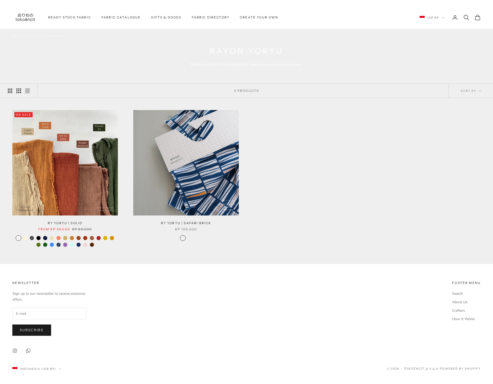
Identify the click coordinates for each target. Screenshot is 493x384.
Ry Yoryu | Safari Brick (186, 223)
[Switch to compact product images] (27, 91)
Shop (31, 36)
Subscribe (32, 330)
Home (17, 36)
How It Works (463, 319)
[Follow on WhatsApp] (28, 350)
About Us (460, 302)
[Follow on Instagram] (14, 350)
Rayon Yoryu (53, 36)
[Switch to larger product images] (10, 91)
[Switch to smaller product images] (18, 91)
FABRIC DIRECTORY (211, 17)
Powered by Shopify (460, 368)
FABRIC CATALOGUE (121, 17)
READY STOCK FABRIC (69, 17)
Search (457, 293)
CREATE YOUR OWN (259, 17)
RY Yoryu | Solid (65, 223)
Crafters (458, 310)
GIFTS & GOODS (166, 17)
